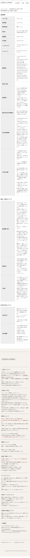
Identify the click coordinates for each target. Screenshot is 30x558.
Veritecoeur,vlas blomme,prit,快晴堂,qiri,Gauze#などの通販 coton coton (14, 0)
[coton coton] (5, 2)
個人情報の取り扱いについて (6, 542)
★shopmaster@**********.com (19, 530)
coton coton (4, 9)
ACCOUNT (17, 3)
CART (23, 3)
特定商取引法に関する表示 (19, 542)
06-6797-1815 (7, 529)
